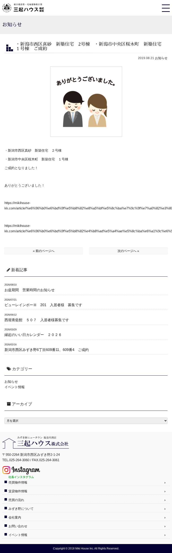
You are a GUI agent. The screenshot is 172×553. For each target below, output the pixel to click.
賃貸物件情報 (18, 491)
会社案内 (15, 517)
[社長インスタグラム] (21, 477)
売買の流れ (16, 500)
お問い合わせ (18, 526)
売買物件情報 (18, 482)
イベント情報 (14, 387)
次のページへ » (128, 251)
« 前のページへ (43, 251)
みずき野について (21, 508)
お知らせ (161, 58)
